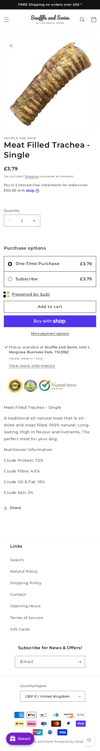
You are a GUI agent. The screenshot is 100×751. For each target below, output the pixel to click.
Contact (18, 594)
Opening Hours (25, 606)
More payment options (50, 333)
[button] (6, 19)
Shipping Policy (26, 583)
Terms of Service (26, 617)
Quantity (11, 210)
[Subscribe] (79, 662)
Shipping (31, 176)
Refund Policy (24, 571)
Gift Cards (20, 629)
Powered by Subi (31, 294)
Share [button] (15, 507)
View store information (32, 365)
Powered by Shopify (71, 741)
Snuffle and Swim (40, 741)
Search (17, 560)
